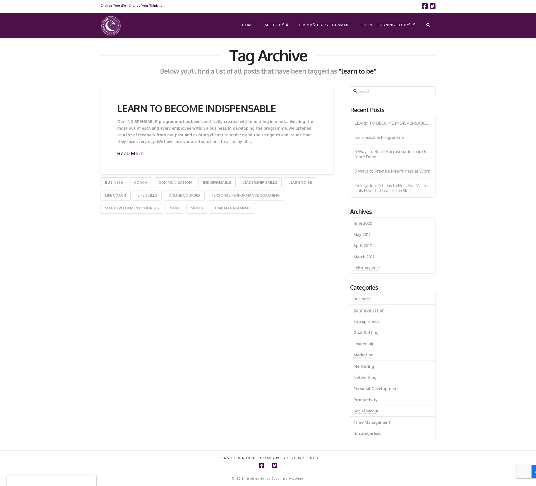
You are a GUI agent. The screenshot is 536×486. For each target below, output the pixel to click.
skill (175, 208)
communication (175, 182)
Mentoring (363, 366)
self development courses (132, 208)
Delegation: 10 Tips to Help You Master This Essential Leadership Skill (392, 188)
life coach (115, 195)
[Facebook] (425, 6)
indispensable (217, 182)
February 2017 (366, 267)
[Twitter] (433, 6)
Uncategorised (367, 433)
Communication (369, 310)
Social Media (365, 410)
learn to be (300, 182)
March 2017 (364, 256)
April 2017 (362, 245)
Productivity (365, 399)
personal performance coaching (245, 195)
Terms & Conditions (237, 458)
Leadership (364, 343)
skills (197, 208)
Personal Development (375, 388)
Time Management (372, 422)
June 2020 (362, 223)
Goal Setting (366, 332)
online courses (184, 195)
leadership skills (259, 182)
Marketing (363, 354)
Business (114, 182)
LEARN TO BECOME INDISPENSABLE (196, 108)
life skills (147, 195)
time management (232, 208)
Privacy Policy (274, 458)
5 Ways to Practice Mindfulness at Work (392, 170)
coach (140, 182)
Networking (365, 377)
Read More (130, 153)
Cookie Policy (305, 458)
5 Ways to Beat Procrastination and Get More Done (392, 154)
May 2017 (362, 234)
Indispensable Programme (379, 137)
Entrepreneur (366, 321)
